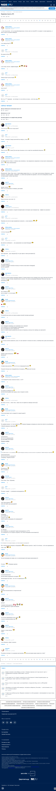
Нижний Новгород (6, 734)
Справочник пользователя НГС (9, 714)
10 (20, 20)
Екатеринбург (5, 732)
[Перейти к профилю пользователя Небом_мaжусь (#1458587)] (2, 27)
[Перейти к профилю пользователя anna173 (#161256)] (2, 183)
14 (31, 20)
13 (28, 20)
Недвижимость (4, 1)
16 (36, 20)
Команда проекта (6, 744)
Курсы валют (42, 1)
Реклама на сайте (6, 742)
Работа (10, 1)
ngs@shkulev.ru (18, 765)
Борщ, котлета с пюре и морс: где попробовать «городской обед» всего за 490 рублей (26, 683)
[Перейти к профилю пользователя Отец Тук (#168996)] (2, 477)
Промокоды (49, 1)
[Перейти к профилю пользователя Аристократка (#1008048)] (2, 125)
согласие (3, 8)
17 (39, 20)
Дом (24, 1)
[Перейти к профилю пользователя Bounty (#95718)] (2, 300)
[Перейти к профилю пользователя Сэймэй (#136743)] (2, 206)
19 (45, 20)
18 (42, 20)
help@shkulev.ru (11, 767)
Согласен (51, 8)
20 (47, 20)
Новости (15, 1)
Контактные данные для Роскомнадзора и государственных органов (16, 754)
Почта (27, 1)
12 (26, 20)
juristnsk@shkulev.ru (35, 766)
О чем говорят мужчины (17, 11)
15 (34, 20)
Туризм (32, 1)
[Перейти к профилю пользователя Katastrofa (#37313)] (2, 649)
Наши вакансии (5, 746)
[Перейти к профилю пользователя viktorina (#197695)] (2, 196)
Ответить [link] (3, 34)
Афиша (36, 1)
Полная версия (5, 711)
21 (50, 20)
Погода (20, 1)
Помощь (4, 749)
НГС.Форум (3, 11)
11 (23, 20)
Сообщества (9, 11)
